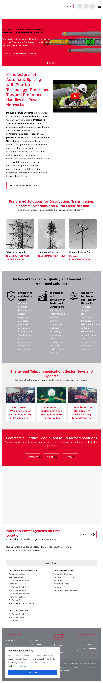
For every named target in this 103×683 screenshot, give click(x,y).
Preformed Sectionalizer (20, 593)
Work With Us (36, 644)
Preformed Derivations (63, 577)
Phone (50, 457)
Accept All (33, 672)
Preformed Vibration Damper (22, 603)
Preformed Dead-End (18, 614)
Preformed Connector (18, 584)
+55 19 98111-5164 (84, 644)
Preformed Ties (16, 600)
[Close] (58, 647)
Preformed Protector (18, 590)
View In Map (86, 535)
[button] (6, 42)
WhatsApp (33, 457)
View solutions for (17, 256)
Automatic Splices (17, 574)
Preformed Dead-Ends (19, 587)
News (8, 644)
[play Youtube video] (75, 96)
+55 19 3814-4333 (84, 641)
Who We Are (11, 641)
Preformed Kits (60, 580)
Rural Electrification (18, 610)
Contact (34, 641)
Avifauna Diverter (17, 577)
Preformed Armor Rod (19, 580)
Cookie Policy (20, 666)
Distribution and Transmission (23, 570)
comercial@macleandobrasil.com (86, 649)
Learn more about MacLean (23, 185)
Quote (68, 6)
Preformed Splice (61, 584)
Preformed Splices (17, 597)
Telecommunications (63, 570)
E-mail (69, 457)
